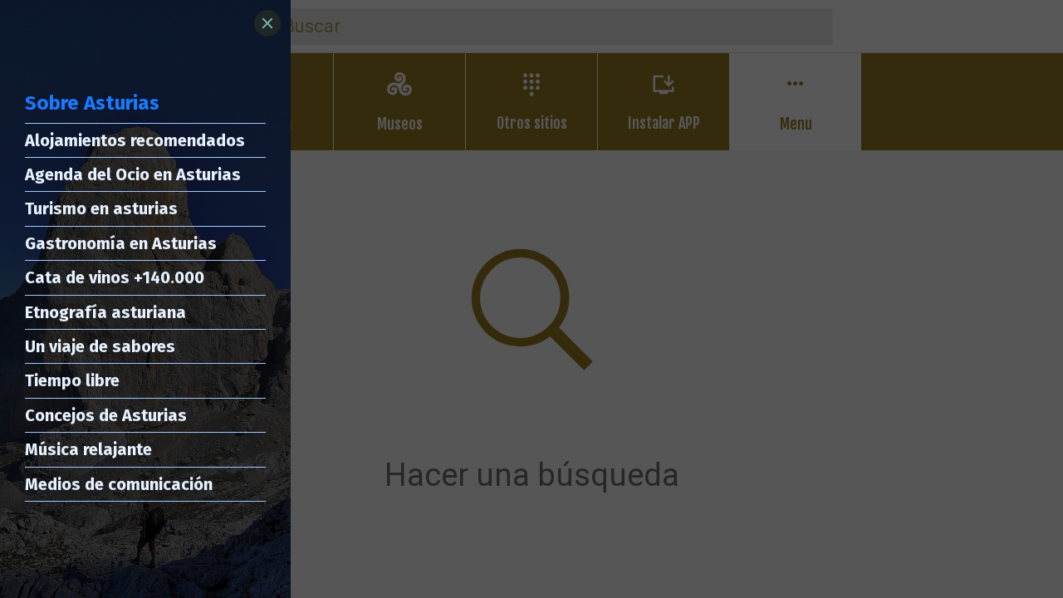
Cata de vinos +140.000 (114, 277)
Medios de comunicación (119, 484)
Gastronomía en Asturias (121, 243)
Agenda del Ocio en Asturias (133, 174)
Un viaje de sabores (100, 346)
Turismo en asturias (101, 208)
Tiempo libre (72, 380)
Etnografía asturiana (105, 312)
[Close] (267, 23)
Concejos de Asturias (106, 415)
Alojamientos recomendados (135, 140)
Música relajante (88, 449)
